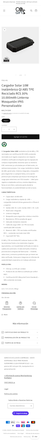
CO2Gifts (9, 430)
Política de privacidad (32, 430)
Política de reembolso (10, 433)
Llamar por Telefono (20, 308)
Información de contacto (32, 433)
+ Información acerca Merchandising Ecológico (18, 376)
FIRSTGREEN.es (9, 382)
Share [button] (6, 315)
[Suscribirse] (31, 405)
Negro (6, 121)
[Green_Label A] (4, 147)
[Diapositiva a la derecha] (25, 75)
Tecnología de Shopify (18, 430)
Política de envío (28, 436)
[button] (4, 10)
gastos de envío (7, 113)
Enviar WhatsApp (34, 308)
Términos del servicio (16, 436)
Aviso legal (21, 433)
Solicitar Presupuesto (7, 308)
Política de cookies (11, 394)
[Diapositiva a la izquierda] (16, 75)
